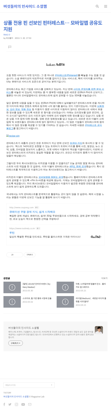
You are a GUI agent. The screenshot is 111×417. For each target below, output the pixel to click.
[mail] (29, 405)
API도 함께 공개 (78, 166)
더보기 (104, 278)
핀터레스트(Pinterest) (66, 75)
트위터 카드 (76, 143)
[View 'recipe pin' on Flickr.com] (13, 135)
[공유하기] (16, 255)
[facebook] (4, 405)
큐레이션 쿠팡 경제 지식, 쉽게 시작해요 (32, 211)
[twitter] (10, 405)
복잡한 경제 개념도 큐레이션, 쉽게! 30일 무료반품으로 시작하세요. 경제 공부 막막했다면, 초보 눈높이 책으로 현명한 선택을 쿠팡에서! (54, 217)
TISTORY (7, 392)
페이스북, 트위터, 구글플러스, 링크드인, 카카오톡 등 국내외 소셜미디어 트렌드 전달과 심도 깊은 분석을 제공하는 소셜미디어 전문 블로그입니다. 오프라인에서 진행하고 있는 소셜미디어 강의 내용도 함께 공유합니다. (51, 334)
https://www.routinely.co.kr (22, 228)
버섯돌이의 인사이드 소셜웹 (25, 6)
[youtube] (23, 405)
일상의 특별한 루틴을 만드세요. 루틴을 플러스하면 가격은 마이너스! (44, 236)
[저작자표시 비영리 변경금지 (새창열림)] (39, 255)
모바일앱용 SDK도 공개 (51, 177)
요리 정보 (15, 109)
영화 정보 (26, 109)
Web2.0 (6, 34)
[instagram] (16, 405)
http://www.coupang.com (21, 207)
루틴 (12, 232)
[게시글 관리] (20, 255)
